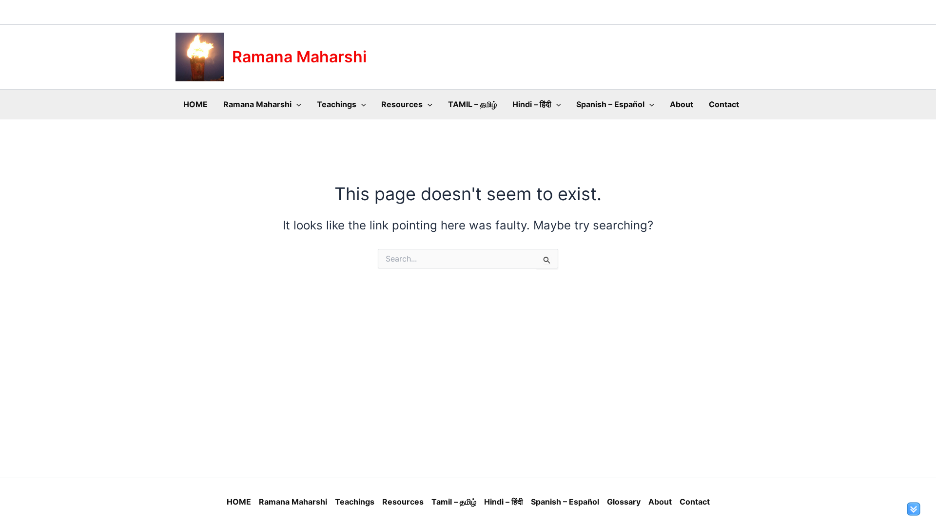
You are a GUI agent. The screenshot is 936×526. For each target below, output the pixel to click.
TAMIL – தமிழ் (472, 104)
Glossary (624, 502)
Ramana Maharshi (299, 56)
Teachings (336, 104)
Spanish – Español (610, 104)
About (681, 104)
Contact (724, 104)
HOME (195, 104)
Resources (402, 104)
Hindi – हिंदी (531, 104)
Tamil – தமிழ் (453, 502)
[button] (296, 104)
